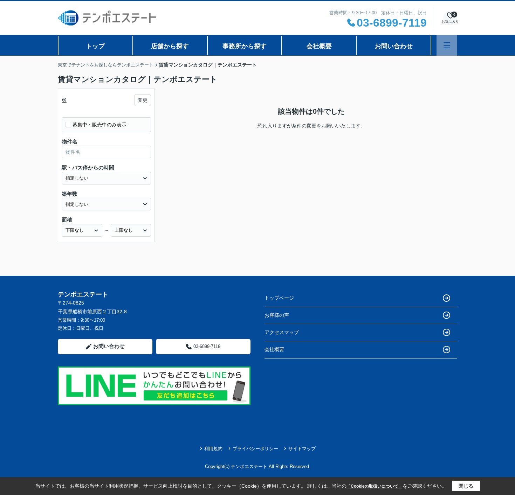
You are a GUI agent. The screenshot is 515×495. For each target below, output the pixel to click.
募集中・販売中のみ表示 (99, 124)
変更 (142, 100)
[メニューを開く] (447, 45)
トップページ (279, 298)
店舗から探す (170, 46)
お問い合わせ (394, 46)
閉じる (466, 486)
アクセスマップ (282, 332)
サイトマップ (302, 448)
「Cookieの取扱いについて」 (374, 486)
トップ (95, 46)
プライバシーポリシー (255, 448)
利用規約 (213, 448)
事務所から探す (244, 46)
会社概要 (319, 46)
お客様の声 (277, 315)
